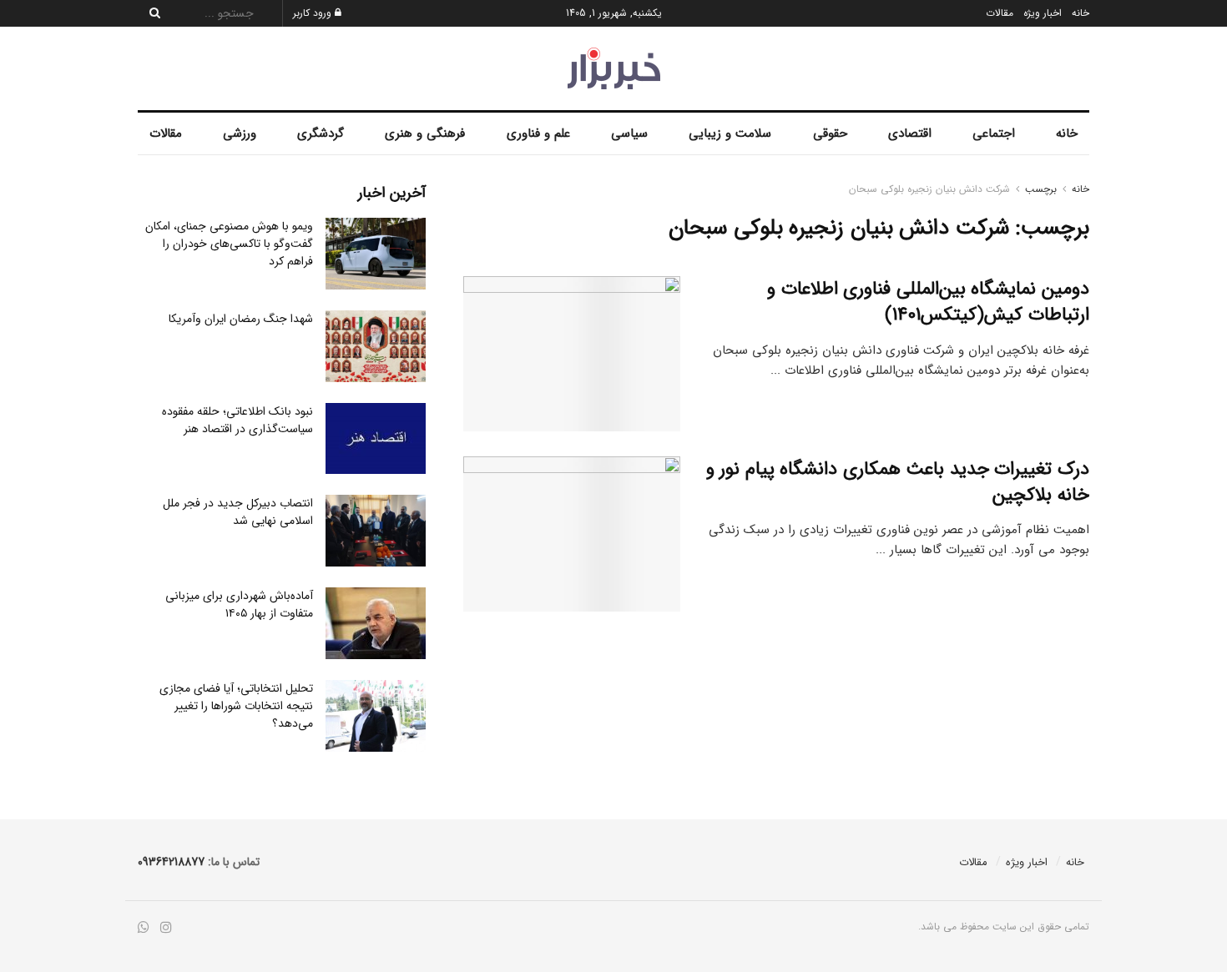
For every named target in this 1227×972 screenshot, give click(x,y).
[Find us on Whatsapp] (143, 928)
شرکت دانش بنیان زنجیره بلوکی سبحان (929, 189)
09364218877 (171, 862)
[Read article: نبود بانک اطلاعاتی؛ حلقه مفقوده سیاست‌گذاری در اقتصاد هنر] (376, 439)
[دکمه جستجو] (150, 13)
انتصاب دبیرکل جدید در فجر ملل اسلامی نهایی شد (238, 512)
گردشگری (320, 133)
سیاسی (629, 133)
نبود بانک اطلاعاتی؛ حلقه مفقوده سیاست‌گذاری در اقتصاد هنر (237, 420)
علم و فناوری (538, 133)
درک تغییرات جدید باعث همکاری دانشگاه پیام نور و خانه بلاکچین (897, 482)
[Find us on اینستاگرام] (166, 928)
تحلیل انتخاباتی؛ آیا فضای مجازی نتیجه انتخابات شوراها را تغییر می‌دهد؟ (236, 706)
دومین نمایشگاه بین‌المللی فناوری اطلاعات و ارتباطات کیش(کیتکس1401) (928, 301)
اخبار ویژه (1042, 13)
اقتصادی (910, 133)
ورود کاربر (314, 13)
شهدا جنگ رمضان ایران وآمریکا (241, 319)
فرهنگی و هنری (425, 133)
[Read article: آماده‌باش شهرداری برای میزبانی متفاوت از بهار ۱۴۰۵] (376, 623)
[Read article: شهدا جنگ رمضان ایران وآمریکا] (376, 346)
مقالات (999, 13)
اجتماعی (993, 133)
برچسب (1041, 189)
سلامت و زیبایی (730, 133)
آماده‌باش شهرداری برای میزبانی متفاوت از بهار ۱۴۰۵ (239, 604)
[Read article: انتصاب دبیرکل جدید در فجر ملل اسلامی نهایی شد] (376, 531)
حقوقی (830, 133)
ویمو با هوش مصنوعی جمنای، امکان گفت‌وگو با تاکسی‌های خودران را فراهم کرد (229, 243)
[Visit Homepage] (614, 68)
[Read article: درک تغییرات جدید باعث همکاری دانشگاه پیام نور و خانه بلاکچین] (571, 534)
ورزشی (239, 133)
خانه (1080, 13)
